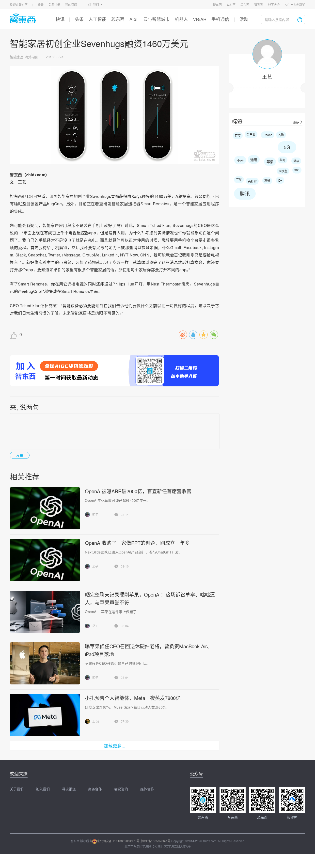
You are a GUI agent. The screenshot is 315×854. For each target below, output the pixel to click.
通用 (253, 159)
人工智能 (97, 19)
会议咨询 (121, 789)
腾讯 (245, 193)
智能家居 (17, 56)
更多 (296, 122)
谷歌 (281, 135)
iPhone (267, 135)
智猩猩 (258, 4)
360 (296, 170)
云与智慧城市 (156, 19)
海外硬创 (31, 56)
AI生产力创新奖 (295, 4)
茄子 (95, 514)
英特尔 (252, 181)
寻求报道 (69, 789)
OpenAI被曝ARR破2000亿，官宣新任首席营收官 (138, 491)
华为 (282, 160)
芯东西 (244, 4)
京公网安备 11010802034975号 (118, 841)
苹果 (270, 161)
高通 (267, 180)
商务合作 (95, 789)
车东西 (231, 4)
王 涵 (95, 721)
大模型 (283, 171)
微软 (296, 161)
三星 (239, 179)
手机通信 (220, 19)
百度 (238, 135)
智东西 (217, 4)
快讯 (60, 19)
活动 (243, 19)
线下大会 (274, 4)
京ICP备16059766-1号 (155, 841)
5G (287, 147)
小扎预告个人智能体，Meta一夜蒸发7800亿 (133, 697)
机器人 (181, 19)
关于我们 (17, 789)
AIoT (133, 19)
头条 (79, 19)
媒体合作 (147, 789)
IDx (280, 180)
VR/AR (199, 19)
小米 (240, 160)
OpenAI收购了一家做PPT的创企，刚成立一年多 (137, 542)
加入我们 (43, 789)
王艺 (267, 76)
